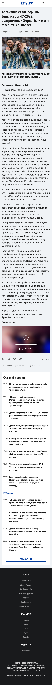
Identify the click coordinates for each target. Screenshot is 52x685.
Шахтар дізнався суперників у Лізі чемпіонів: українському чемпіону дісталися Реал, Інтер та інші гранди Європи (26, 545)
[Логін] (43, 3)
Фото (26, 628)
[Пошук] (49, 3)
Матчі (26, 624)
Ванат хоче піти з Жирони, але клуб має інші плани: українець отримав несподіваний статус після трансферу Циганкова (27, 517)
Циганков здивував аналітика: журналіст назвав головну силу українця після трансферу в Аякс (28, 387)
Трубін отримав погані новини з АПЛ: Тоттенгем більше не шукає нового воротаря (26, 467)
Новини (26, 620)
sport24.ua (46, 359)
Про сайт (26, 651)
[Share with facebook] (3, 359)
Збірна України (26, 585)
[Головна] (26, 3)
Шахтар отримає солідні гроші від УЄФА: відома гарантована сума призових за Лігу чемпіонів (28, 441)
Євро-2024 (26, 598)
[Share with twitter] (14, 359)
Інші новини (26, 602)
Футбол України (26, 589)
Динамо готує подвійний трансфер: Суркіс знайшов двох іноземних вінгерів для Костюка (28, 428)
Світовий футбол (26, 593)
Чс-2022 (9, 366)
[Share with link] (20, 359)
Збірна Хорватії (34, 366)
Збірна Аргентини (20, 366)
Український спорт (26, 606)
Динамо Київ (26, 581)
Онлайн (26, 637)
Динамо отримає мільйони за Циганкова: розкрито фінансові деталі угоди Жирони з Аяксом (28, 416)
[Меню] (6, 3)
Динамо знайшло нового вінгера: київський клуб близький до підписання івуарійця (27, 531)
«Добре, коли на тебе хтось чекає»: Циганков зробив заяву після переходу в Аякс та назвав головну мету (28, 503)
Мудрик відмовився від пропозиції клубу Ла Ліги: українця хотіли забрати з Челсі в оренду (28, 454)
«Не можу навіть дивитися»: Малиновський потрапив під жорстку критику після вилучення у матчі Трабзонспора (26, 401)
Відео (26, 633)
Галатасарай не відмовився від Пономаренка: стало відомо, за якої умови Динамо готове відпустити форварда (26, 481)
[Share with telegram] (8, 359)
